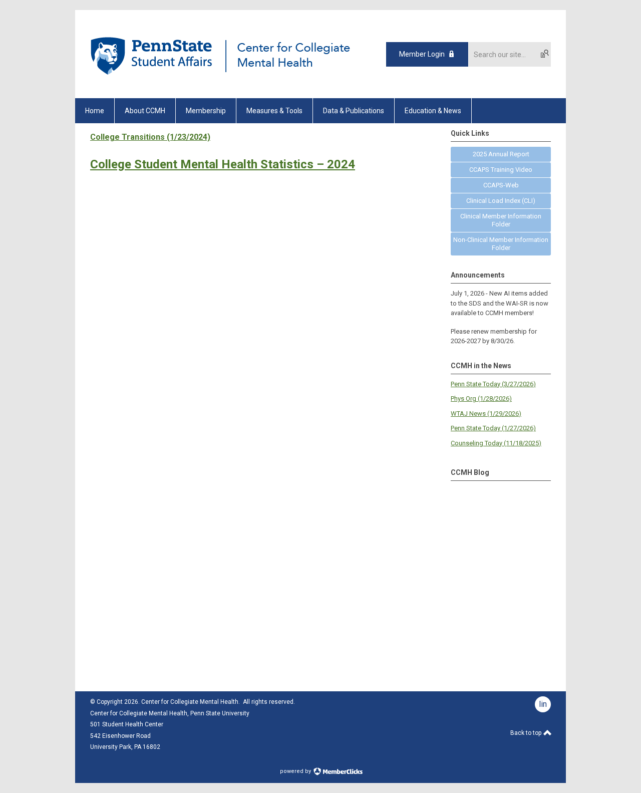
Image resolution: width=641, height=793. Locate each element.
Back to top (526, 732)
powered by (296, 771)
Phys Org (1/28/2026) (481, 398)
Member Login (422, 54)
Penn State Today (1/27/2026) (493, 428)
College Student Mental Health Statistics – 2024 (222, 164)
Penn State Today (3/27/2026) (493, 384)
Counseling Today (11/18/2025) (496, 443)
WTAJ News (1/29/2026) (486, 413)
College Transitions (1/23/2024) (150, 137)
